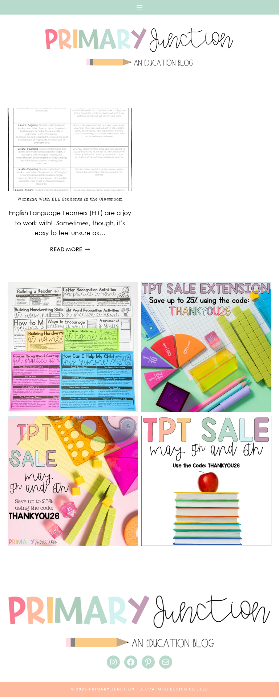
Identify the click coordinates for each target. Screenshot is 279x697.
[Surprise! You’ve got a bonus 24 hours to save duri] (206, 347)
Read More (70, 249)
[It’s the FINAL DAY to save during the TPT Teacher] (73, 481)
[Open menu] (139, 7)
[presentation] (70, 149)
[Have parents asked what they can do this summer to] (73, 347)
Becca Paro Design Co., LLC (174, 689)
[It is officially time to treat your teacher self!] (206, 481)
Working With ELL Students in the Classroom (70, 199)
